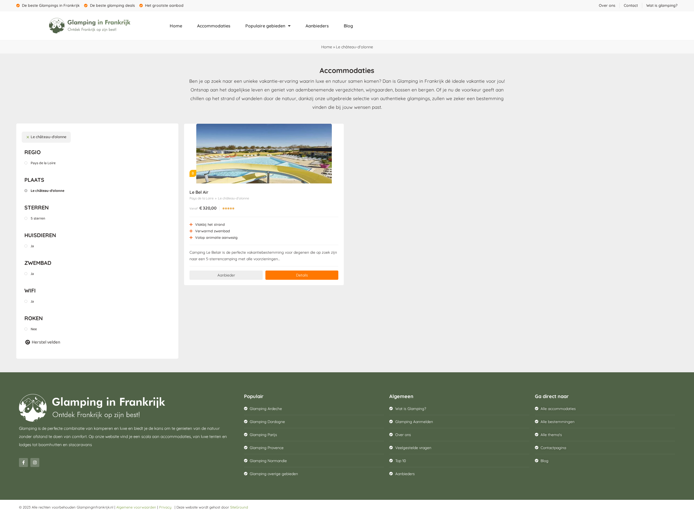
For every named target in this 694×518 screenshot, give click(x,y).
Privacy (166, 507)
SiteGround (239, 507)
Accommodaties (213, 25)
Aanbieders (317, 25)
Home (176, 25)
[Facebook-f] (23, 462)
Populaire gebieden (265, 25)
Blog (348, 25)
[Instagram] (34, 462)
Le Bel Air (198, 192)
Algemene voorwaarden (136, 507)
